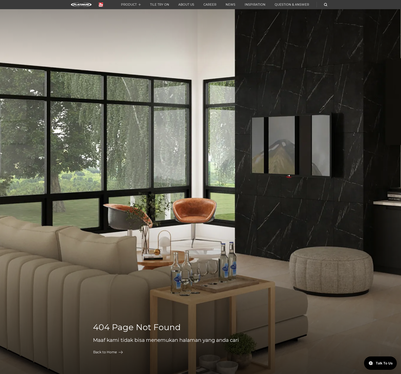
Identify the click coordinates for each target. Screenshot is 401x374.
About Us (186, 4)
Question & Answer (292, 4)
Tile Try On (159, 4)
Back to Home (105, 352)
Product (129, 4)
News (230, 4)
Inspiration (255, 4)
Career (209, 4)
